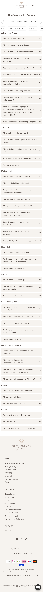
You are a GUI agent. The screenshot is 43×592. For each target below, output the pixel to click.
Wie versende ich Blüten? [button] (12, 339)
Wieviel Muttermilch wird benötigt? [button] (16, 176)
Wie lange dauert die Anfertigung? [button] (16, 45)
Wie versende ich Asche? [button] (12, 296)
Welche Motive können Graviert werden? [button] (18, 415)
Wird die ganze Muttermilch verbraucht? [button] (18, 199)
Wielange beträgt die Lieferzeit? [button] (15, 133)
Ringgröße (9, 476)
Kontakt (7, 482)
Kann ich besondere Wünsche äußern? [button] (18, 52)
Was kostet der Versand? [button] (12, 165)
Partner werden (11, 479)
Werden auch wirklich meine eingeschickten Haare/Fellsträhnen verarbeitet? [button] (20, 260)
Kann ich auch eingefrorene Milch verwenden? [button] (16, 223)
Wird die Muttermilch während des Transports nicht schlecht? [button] (16, 214)
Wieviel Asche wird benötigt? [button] (14, 280)
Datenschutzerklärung (17, 572)
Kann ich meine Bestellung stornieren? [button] (17, 91)
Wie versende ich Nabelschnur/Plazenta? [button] (19, 379)
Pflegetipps (9, 473)
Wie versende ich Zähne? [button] (12, 397)
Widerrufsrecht (31, 572)
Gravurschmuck (11, 516)
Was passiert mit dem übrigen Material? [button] (18, 68)
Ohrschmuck (9, 503)
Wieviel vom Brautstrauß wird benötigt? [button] (18, 316)
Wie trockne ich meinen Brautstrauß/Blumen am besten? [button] (20, 308)
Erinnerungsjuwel (20, 569)
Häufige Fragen (11, 466)
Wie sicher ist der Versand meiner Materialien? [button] (16, 59)
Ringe (6, 500)
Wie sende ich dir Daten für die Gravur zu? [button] (19, 428)
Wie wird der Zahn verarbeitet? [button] (15, 403)
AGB (39, 572)
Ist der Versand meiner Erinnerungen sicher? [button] (20, 158)
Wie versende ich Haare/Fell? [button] (14, 268)
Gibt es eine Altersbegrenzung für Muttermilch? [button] (16, 232)
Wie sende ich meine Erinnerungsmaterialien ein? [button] (20, 150)
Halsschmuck (10, 494)
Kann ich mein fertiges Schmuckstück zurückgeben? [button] (17, 98)
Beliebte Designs (11, 513)
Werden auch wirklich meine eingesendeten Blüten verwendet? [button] (20, 331)
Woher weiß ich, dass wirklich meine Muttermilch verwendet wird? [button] (17, 191)
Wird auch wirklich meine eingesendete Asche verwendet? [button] (18, 287)
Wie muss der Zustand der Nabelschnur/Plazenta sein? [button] (13, 361)
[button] (4, 5)
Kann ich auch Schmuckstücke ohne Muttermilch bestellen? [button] (17, 82)
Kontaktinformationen (14, 575)
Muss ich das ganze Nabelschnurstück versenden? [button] (18, 352)
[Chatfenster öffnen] (38, 587)
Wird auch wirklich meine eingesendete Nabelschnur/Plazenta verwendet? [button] (18, 370)
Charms (7, 506)
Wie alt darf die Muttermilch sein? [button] (16, 183)
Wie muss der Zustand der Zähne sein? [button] (18, 390)
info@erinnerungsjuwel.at (15, 531)
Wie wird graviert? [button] (10, 421)
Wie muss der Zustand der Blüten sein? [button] (18, 323)
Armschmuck (10, 497)
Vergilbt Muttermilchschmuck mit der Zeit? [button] (19, 241)
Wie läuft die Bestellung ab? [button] (14, 38)
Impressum (27, 575)
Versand (35, 575)
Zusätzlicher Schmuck (14, 519)
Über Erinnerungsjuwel (14, 463)
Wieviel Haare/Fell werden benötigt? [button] (17, 252)
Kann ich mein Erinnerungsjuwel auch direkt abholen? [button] (20, 141)
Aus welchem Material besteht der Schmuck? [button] (20, 74)
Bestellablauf (10, 470)
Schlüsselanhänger (12, 510)
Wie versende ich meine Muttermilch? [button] (17, 206)
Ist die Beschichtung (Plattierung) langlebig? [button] (20, 122)
